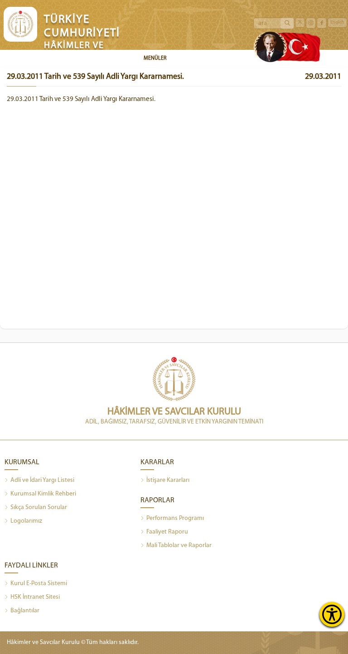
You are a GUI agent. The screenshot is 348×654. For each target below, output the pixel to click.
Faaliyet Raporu (167, 532)
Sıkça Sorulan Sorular (38, 507)
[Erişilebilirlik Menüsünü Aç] (331, 614)
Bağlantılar (24, 610)
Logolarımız (26, 521)
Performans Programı (175, 518)
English (337, 22)
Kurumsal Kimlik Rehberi (43, 493)
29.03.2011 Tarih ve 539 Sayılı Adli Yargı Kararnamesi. (81, 99)
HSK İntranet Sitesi (35, 597)
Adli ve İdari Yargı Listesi (42, 480)
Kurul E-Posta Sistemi (38, 583)
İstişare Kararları (167, 480)
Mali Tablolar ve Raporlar (179, 545)
